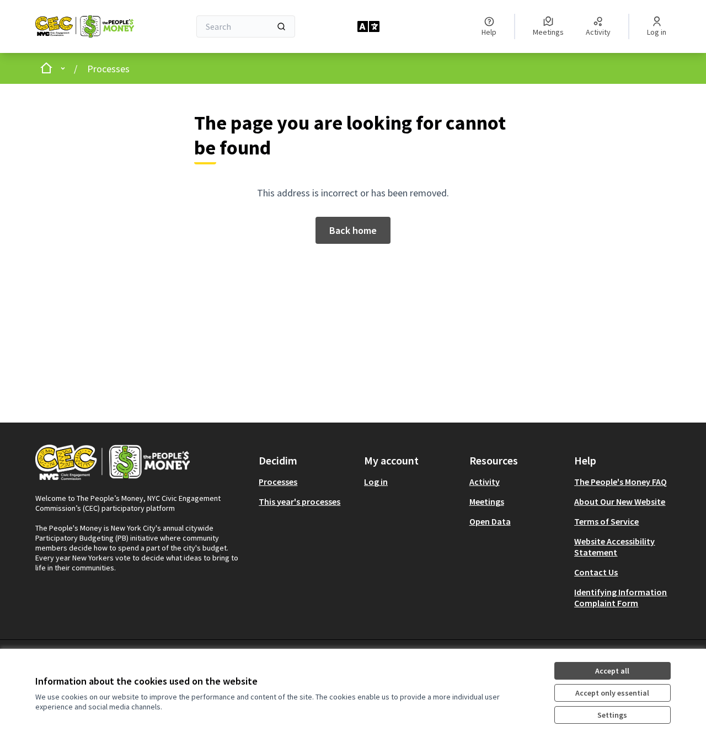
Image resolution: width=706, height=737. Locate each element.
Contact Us (596, 572)
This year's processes (299, 501)
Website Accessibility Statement (614, 547)
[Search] (281, 26)
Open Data (490, 521)
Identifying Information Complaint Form (620, 597)
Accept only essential (612, 693)
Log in (376, 481)
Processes (108, 68)
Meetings (486, 501)
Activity (484, 481)
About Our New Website (619, 501)
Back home (353, 230)
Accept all (612, 671)
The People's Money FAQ (620, 481)
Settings (612, 715)
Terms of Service (606, 521)
